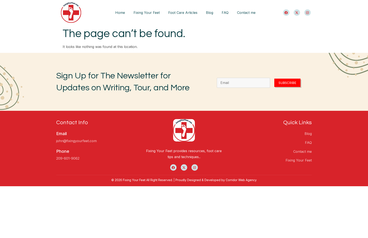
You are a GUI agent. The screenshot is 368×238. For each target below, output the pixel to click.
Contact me (246, 12)
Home (120, 12)
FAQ (225, 12)
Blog (209, 12)
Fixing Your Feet (147, 12)
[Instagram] (307, 12)
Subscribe (287, 83)
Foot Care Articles (182, 12)
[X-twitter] (297, 12)
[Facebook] (286, 12)
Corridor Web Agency (241, 180)
